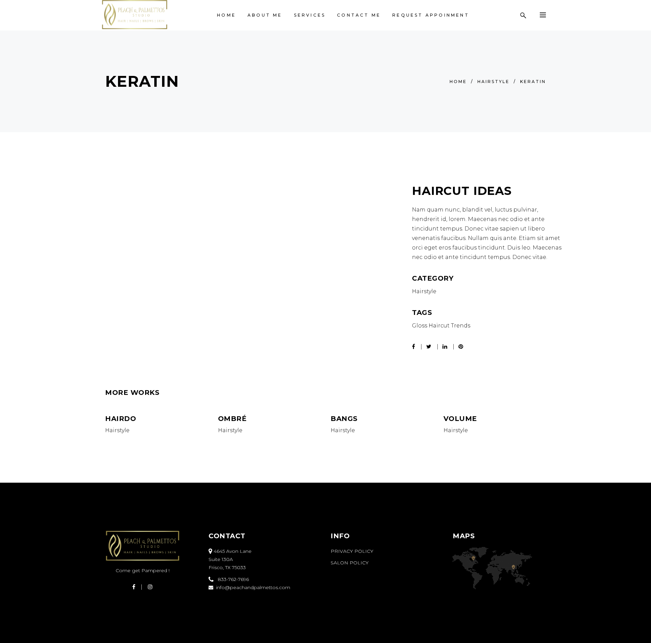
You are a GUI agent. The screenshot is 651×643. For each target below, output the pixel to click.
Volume (460, 419)
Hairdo (120, 419)
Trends (460, 325)
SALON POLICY (350, 563)
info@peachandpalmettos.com (251, 587)
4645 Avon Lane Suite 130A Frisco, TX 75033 (230, 559)
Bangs (344, 419)
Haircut (439, 325)
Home (458, 81)
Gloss (419, 325)
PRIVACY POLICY (352, 551)
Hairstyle (493, 81)
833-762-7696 (231, 579)
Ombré (232, 419)
